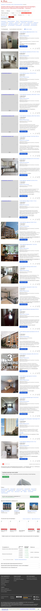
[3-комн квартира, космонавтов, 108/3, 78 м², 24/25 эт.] (9, 124)
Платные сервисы (4, 591)
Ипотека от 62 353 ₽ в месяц (24, 119)
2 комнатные (23, 22)
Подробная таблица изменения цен (20, 559)
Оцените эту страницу (27, 598)
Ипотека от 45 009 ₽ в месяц (24, 423)
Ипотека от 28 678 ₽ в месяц (24, 55)
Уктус (12, 491)
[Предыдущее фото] (2, 40)
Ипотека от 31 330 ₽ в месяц (24, 226)
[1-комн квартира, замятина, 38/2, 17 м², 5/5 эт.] (9, 252)
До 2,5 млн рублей (11, 25)
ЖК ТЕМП (21, 432)
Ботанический (30, 491)
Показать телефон (23, 46)
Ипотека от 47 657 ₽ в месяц (24, 98)
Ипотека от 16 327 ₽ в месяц (24, 336)
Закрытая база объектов (36, 518)
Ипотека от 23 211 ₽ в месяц (24, 314)
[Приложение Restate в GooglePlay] (37, 599)
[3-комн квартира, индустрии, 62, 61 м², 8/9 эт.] (9, 384)
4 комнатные (35, 22)
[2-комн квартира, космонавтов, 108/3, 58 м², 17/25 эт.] (9, 102)
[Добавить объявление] (35, 1)
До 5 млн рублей (34, 25)
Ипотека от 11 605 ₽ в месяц (24, 357)
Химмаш (25, 491)
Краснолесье (17, 491)
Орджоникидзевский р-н (24, 80)
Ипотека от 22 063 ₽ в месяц (24, 445)
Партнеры (12, 596)
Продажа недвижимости (5, 580)
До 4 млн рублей (19, 25)
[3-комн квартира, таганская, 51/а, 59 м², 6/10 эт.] (9, 188)
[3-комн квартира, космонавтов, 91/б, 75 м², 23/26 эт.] (9, 167)
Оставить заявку (5, 476)
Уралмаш (8, 491)
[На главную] (5, 1)
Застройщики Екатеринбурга (19, 579)
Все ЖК (15, 580)
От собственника (4, 22)
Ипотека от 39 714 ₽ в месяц (24, 162)
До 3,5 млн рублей (26, 25)
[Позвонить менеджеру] (37, 1)
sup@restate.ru (32, 602)
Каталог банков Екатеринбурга (32, 579)
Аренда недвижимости (5, 582)
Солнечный (34, 490)
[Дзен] (21, 597)
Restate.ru (5, 602)
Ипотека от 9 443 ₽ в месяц (24, 248)
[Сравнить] (39, 48)
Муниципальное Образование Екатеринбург (27, 38)
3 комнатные (29, 22)
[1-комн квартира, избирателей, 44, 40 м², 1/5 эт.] (9, 40)
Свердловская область (23, 37)
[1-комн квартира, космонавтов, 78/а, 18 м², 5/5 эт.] (9, 362)
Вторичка (11, 22)
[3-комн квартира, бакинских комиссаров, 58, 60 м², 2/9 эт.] (9, 317)
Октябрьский (4, 490)
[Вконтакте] (19, 597)
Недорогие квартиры (11, 21)
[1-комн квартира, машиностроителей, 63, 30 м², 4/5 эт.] (9, 339)
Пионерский (24, 490)
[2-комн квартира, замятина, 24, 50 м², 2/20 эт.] (9, 274)
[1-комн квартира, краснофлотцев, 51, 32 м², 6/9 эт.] (9, 405)
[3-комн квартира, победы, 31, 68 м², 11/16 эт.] (9, 209)
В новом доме (4, 21)
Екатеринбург (36, 38)
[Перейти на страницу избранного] (39, 1)
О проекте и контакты (4, 596)
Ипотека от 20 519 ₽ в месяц (24, 401)
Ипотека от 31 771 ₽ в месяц (24, 140)
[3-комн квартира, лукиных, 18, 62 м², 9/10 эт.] (9, 81)
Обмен (17, 21)
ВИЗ (22, 491)
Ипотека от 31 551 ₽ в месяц (24, 184)
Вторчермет (3, 491)
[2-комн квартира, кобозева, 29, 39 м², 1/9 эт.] (9, 450)
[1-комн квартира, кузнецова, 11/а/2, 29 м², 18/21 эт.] (9, 144)
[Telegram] (17, 597)
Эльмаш (29, 490)
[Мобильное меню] (1, 1)
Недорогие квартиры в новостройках (27, 21)
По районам (3, 583)
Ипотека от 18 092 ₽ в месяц (24, 35)
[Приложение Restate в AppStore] (37, 597)
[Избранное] (37, 48)
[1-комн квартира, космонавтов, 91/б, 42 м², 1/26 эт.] (9, 60)
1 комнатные (17, 22)
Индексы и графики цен (5, 588)
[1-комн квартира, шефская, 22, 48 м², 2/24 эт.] (9, 230)
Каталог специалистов (27, 518)
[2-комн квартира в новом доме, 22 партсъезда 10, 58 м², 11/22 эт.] (9, 427)
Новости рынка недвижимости (6, 590)
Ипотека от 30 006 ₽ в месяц (24, 77)
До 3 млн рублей (4, 25)
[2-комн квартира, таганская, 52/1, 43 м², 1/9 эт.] (9, 295)
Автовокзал (18, 490)
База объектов (3, 579)
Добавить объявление (34, 496)
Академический (11, 490)
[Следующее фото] (17, 40)
